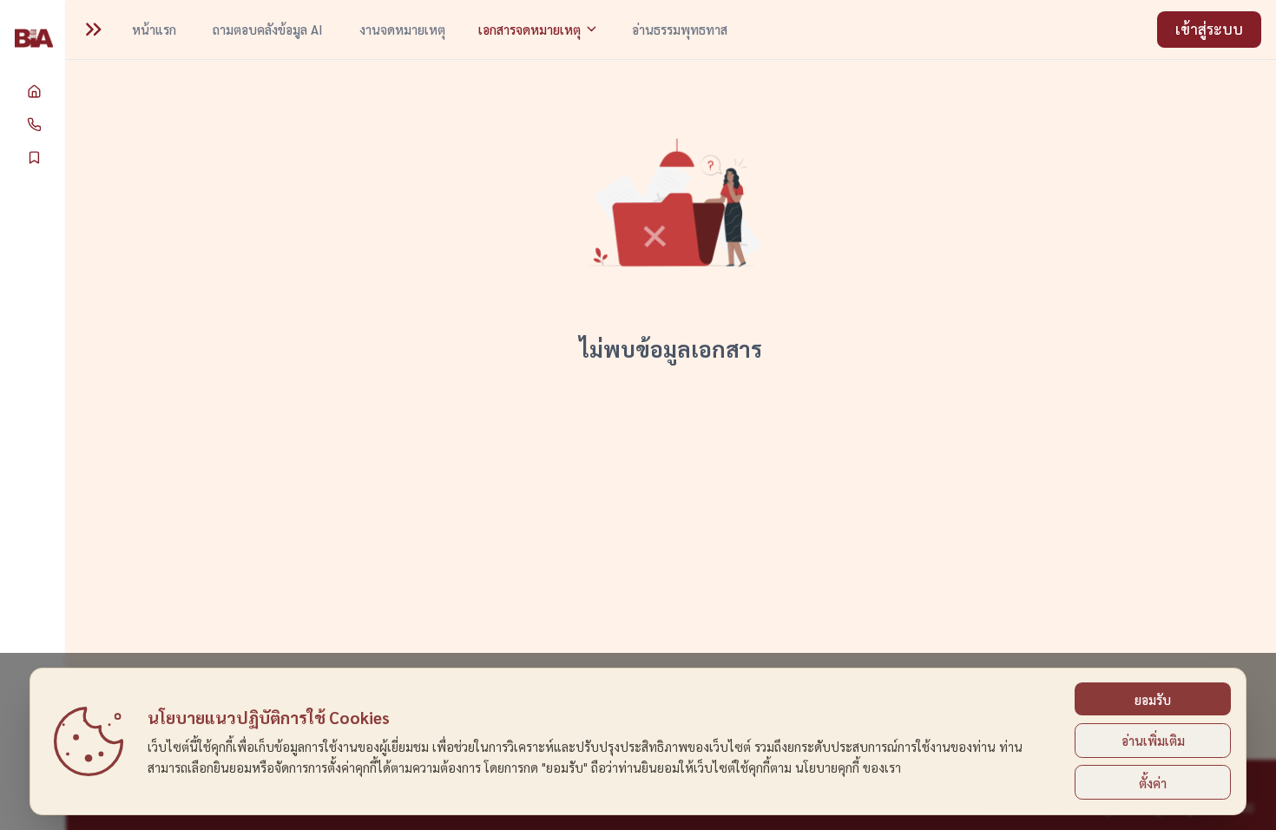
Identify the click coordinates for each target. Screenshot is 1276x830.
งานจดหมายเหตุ (402, 29)
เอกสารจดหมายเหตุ (529, 29)
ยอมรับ (1153, 699)
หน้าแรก (154, 29)
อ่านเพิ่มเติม (1153, 740)
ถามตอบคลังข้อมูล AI (268, 29)
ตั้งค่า (1153, 782)
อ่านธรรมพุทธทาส (679, 29)
